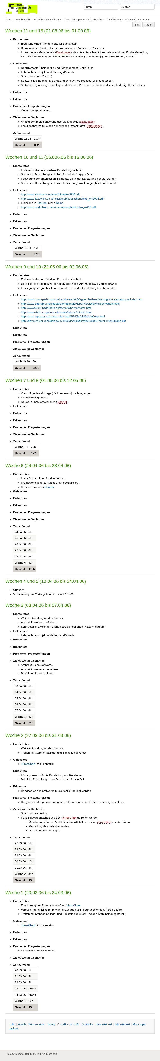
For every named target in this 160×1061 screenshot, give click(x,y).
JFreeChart (28, 763)
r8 (64, 1024)
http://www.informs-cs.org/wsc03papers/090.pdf (50, 194)
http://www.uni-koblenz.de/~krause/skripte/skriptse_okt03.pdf (58, 207)
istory (51, 1024)
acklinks (87, 1024)
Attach (148, 24)
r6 (77, 1024)
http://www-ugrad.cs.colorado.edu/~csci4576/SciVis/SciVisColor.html (63, 316)
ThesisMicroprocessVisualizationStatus (127, 19)
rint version (36, 1024)
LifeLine (42, 202)
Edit (137, 24)
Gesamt (20, 145)
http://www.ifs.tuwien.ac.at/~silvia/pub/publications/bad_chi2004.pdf (62, 198)
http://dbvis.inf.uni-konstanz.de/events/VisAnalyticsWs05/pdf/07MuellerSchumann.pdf (73, 320)
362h (37, 145)
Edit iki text (122, 1024)
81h (31, 723)
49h (31, 880)
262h (37, 254)
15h (31, 1007)
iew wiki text (104, 1024)
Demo (59, 202)
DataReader (94, 125)
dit (12, 1024)
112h (32, 569)
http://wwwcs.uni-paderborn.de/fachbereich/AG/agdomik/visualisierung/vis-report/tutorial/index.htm (81, 299)
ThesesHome (53, 19)
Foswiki (25, 19)
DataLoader (63, 52)
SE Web (38, 19)
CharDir (62, 401)
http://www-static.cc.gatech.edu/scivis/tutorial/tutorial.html (56, 312)
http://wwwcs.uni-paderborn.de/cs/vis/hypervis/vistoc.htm (56, 307)
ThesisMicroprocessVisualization (83, 19)
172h (34, 453)
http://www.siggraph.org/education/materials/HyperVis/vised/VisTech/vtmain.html (70, 303)
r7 (71, 1024)
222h (36, 367)
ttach (22, 1024)
